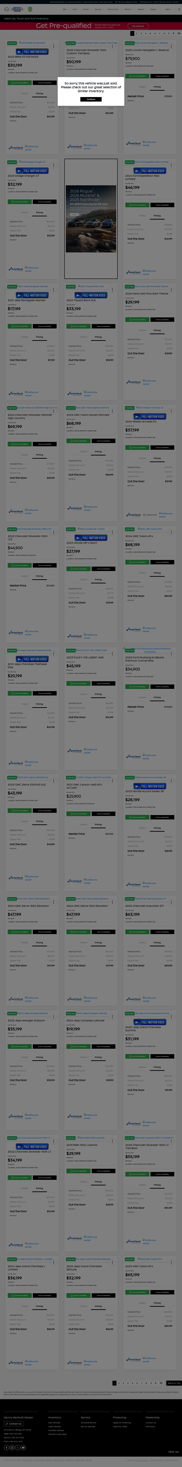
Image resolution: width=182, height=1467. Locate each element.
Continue (91, 99)
